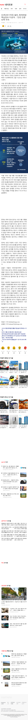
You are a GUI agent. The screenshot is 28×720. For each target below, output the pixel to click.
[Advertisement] (14, 206)
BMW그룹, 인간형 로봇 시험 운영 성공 (11, 332)
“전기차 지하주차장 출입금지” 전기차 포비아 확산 (14, 340)
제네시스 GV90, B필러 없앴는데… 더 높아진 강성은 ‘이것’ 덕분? (23, 411)
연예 (16, 8)
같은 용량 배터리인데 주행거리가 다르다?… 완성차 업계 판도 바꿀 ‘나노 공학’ (13, 411)
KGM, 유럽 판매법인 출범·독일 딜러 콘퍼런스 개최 (14, 329)
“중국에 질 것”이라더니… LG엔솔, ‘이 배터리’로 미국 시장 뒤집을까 (4, 386)
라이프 (24, 8)
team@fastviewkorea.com (20, 715)
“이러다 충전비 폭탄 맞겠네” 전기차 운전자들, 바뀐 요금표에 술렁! (13, 426)
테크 (11, 631)
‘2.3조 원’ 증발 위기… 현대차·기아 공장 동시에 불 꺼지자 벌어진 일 (23, 426)
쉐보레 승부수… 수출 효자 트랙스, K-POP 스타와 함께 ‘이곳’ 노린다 (4, 411)
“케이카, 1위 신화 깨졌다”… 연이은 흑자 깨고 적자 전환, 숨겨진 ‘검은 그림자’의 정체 (13, 371)
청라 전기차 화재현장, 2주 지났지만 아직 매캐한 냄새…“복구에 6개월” (14, 336)
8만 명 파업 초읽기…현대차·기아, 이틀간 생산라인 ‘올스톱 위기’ (23, 371)
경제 (20, 8)
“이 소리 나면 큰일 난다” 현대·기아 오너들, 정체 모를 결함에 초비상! (23, 386)
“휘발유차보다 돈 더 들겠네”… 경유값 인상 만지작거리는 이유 (13, 386)
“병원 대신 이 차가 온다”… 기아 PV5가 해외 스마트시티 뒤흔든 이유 (4, 371)
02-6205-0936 (5, 715)
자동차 (4, 483)
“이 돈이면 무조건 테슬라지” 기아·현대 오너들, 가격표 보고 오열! (4, 426)
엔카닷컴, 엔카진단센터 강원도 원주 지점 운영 (13, 334)
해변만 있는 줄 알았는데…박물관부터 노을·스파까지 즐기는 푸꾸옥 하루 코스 (11, 468)
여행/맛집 (6, 8)
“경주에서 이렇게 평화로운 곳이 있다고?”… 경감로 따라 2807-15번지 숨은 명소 (11, 475)
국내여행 (5, 476)
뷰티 (12, 8)
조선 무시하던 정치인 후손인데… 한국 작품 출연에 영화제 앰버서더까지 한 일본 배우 (18, 622)
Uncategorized (5, 469)
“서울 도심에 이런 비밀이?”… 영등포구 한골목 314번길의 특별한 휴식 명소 (19, 682)
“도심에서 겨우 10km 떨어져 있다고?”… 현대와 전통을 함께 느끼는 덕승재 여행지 (18, 615)
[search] (25, 4)
